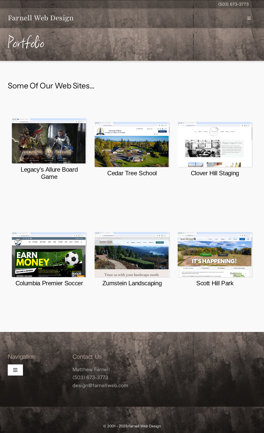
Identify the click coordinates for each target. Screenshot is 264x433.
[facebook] (139, 353)
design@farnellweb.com (100, 385)
